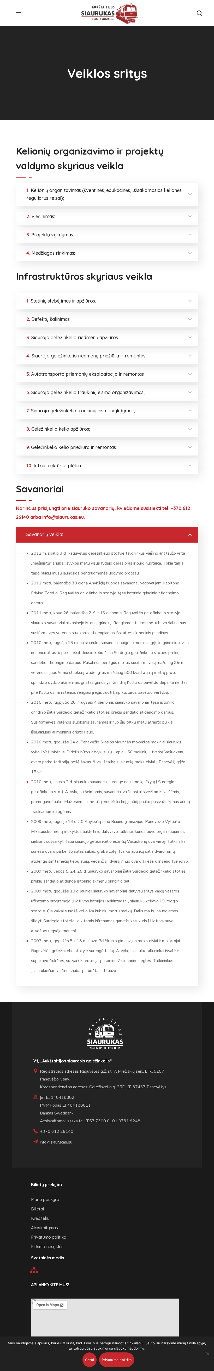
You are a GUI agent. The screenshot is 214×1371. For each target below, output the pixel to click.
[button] (199, 13)
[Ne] (207, 1353)
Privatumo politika (117, 1360)
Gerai (89, 1360)
